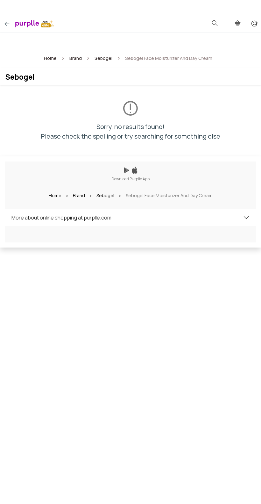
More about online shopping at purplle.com (61, 217)
